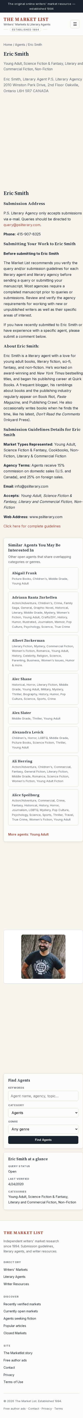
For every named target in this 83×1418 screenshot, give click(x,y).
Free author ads (15, 1360)
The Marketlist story (18, 1353)
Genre (13, 1121)
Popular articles (15, 1326)
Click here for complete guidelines (32, 526)
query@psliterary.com (22, 225)
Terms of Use (13, 1382)
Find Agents (43, 1139)
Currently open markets (21, 1311)
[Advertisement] (41, 143)
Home (8, 44)
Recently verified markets (22, 1304)
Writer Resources (16, 1284)
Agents (20, 44)
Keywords (16, 1087)
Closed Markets (15, 1333)
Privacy (9, 1375)
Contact (9, 1367)
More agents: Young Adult (28, 834)
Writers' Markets (16, 1269)
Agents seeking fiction (20, 1318)
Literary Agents (14, 1277)
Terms (58, 1408)
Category (16, 1105)
